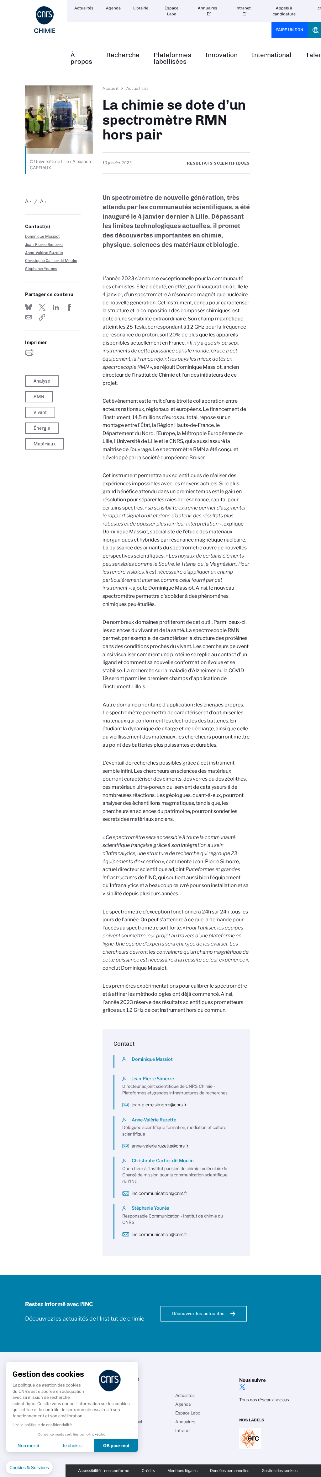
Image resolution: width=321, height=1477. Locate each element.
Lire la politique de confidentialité (42, 1424)
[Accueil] (44, 19)
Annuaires (207, 8)
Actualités (83, 8)
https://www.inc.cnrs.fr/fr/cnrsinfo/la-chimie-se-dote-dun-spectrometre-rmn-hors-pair (42, 317)
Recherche (122, 55)
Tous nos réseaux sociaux (264, 1399)
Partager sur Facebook (69, 307)
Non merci (28, 1445)
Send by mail (28, 317)
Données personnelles (229, 1470)
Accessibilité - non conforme (103, 1470)
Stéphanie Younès (41, 268)
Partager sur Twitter (42, 307)
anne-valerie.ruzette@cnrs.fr (160, 1146)
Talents (124, 1430)
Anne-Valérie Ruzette (44, 252)
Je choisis (72, 1445)
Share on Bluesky (28, 307)
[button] (29, 1467)
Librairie (140, 8)
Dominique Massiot (42, 236)
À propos (81, 58)
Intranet (243, 8)
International (272, 55)
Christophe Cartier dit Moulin (51, 260)
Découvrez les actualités (198, 1313)
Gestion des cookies (279, 1470)
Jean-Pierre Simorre (44, 244)
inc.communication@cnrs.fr (159, 1193)
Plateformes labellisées (172, 58)
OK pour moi (116, 1445)
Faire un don (289, 29)
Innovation (221, 55)
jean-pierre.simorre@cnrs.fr (159, 1105)
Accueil (111, 88)
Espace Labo (171, 11)
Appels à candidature (284, 11)
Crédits (148, 1470)
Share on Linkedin (55, 307)
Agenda (113, 8)
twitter (242, 1387)
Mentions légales (182, 1470)
